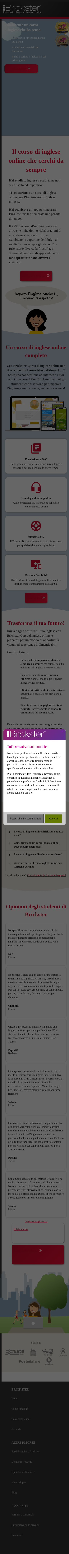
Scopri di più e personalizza (25, 818)
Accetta (53, 818)
